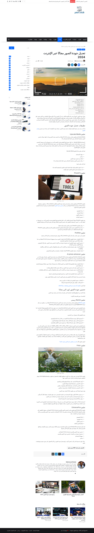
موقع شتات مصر (64, 530)
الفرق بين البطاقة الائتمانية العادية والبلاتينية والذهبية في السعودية (15, 121)
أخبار (80, 39)
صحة (36, 39)
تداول (55, 39)
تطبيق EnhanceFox (79, 112)
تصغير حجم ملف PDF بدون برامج (75, 448)
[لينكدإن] (72, 64)
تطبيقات (79, 49)
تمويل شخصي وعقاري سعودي (23, 85)
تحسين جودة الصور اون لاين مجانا (76, 108)
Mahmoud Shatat (79, 60)
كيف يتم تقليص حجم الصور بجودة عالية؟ (68, 341)
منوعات (27, 67)
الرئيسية (84, 39)
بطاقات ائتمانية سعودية (24, 82)
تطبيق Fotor (80, 111)
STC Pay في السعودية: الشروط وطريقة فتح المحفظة (59, 1)
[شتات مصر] (79, 10)
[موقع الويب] (75, 473)
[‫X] (75, 64)
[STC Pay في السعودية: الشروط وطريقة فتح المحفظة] (26, 115)
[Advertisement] (47, 27)
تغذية (28, 60)
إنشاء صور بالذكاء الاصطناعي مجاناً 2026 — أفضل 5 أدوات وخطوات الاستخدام (78, 519)
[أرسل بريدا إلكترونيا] (75, 60)
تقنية (60, 39)
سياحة (45, 39)
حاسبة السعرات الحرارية (11, 530)
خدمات (74, 39)
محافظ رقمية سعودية (25, 89)
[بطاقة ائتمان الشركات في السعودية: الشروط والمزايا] (26, 128)
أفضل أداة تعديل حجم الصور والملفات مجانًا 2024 (69, 285)
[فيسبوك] (78, 64)
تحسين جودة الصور (59, 205)
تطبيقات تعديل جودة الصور (77, 101)
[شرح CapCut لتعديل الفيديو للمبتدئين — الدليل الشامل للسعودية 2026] (60, 511)
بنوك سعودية (26, 80)
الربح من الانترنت (67, 39)
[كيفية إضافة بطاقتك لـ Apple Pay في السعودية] (26, 109)
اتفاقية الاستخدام (36, 530)
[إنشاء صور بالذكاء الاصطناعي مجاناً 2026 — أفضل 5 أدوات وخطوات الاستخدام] (77, 511)
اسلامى (30, 39)
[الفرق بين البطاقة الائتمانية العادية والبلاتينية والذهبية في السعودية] (26, 121)
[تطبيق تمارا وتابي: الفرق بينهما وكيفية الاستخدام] (26, 103)
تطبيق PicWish (80, 105)
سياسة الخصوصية (24, 530)
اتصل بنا (30, 530)
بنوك (51, 39)
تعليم (41, 39)
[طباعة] (69, 64)
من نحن (18, 530)
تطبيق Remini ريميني (79, 110)
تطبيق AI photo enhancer (78, 107)
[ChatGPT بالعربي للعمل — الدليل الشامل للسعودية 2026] (43, 511)
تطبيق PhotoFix (80, 104)
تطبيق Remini (82, 302)
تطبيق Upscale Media (79, 102)
